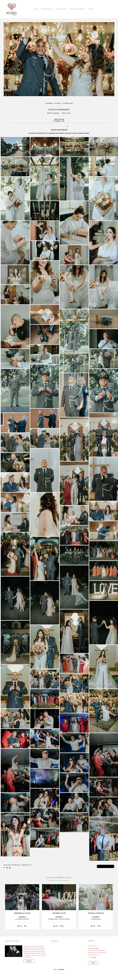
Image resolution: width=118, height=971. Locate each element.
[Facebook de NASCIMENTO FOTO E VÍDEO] (88, 957)
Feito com (59, 969)
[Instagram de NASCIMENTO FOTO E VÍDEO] (90, 957)
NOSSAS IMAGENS (47, 9)
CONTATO (91, 9)
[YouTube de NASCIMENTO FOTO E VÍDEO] (95, 957)
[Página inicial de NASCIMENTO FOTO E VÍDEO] (11, 9)
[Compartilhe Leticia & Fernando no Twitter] (6, 867)
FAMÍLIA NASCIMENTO (77, 9)
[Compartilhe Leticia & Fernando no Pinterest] (10, 867)
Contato (93, 963)
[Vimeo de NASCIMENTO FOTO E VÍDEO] (92, 957)
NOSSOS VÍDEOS (61, 9)
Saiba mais (29, 961)
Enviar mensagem (94, 948)
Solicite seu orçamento (105, 866)
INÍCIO (36, 9)
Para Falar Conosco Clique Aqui (59, 129)
